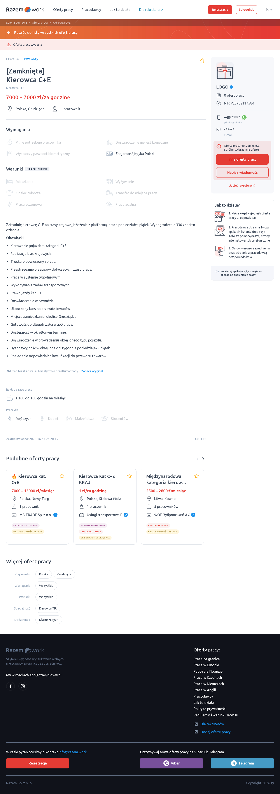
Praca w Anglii (205, 690)
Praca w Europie (206, 665)
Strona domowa (16, 22)
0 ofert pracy (234, 95)
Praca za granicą (207, 659)
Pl (267, 9)
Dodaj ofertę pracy (216, 732)
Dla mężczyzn (48, 620)
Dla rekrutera (149, 10)
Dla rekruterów (212, 724)
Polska (43, 574)
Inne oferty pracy (242, 159)
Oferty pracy (63, 10)
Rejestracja (220, 9)
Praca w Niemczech (209, 684)
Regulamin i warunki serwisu (216, 715)
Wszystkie (46, 585)
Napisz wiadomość (242, 172)
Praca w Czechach (208, 677)
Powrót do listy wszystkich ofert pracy (45, 33)
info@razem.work (73, 752)
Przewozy (31, 59)
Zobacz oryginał (92, 371)
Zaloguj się (246, 9)
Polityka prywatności (210, 709)
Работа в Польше (208, 671)
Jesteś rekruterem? (242, 185)
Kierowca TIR (48, 608)
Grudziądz (64, 574)
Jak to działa (120, 10)
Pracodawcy (91, 10)
